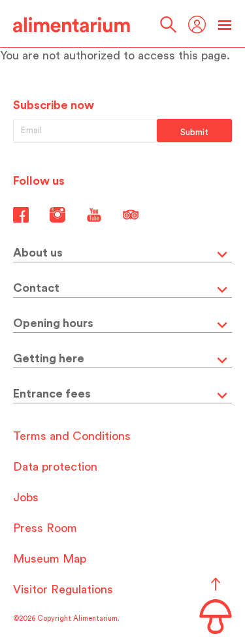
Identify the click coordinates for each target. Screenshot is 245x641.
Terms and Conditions (72, 436)
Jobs (26, 497)
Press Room (45, 528)
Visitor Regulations (63, 589)
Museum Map (49, 559)
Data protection (55, 467)
